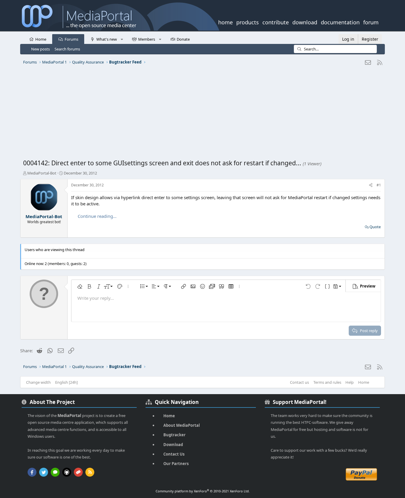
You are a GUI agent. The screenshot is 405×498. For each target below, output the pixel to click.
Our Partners (176, 463)
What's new (106, 39)
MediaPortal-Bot (41, 173)
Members (146, 39)
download (304, 22)
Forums (71, 39)
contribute (275, 22)
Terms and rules (327, 382)
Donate (183, 39)
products (247, 22)
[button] (121, 39)
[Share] (370, 185)
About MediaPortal (181, 425)
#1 (379, 185)
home (225, 22)
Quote (375, 226)
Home (40, 39)
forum (371, 22)
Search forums (67, 49)
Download (173, 444)
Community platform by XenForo (203, 491)
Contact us (299, 382)
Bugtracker (174, 434)
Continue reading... (97, 216)
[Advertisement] (201, 114)
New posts (40, 49)
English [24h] (66, 382)
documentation (340, 22)
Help (349, 382)
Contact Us (173, 454)
